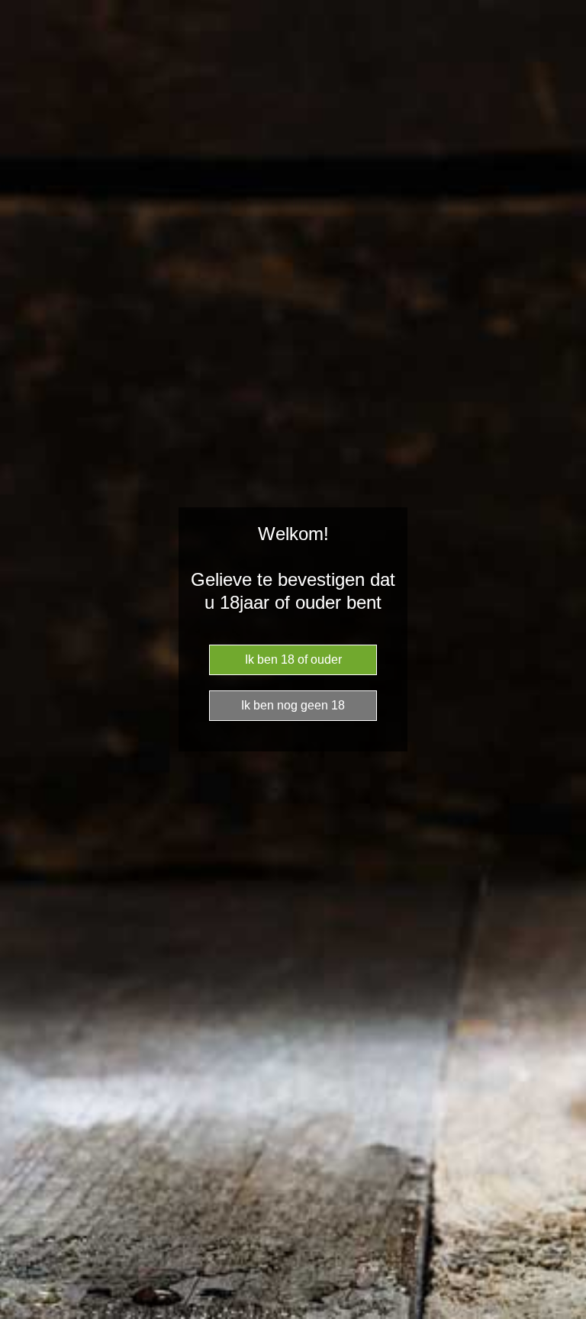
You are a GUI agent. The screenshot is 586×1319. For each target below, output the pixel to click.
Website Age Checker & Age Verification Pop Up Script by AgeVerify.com (567, 1315)
